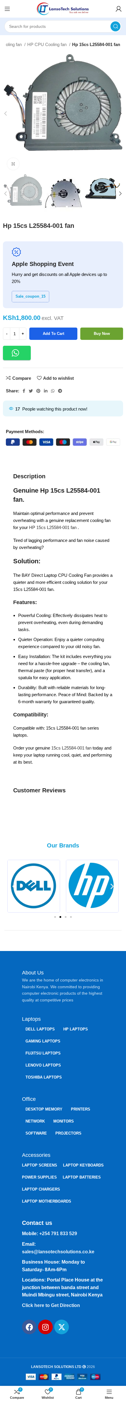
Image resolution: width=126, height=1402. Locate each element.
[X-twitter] (61, 1327)
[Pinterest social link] (38, 391)
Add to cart (53, 333)
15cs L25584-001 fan (71, 747)
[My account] (119, 9)
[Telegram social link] (60, 391)
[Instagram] (45, 1327)
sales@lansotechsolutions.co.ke (58, 1251)
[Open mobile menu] (7, 9)
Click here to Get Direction (51, 1305)
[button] (17, 353)
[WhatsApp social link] (52, 391)
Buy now (102, 333)
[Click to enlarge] (13, 164)
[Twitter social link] (31, 391)
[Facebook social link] (24, 391)
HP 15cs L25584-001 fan (53, 527)
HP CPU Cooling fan (47, 44)
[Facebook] (29, 1327)
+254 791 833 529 (58, 1233)
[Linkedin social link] (45, 391)
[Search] (115, 26)
